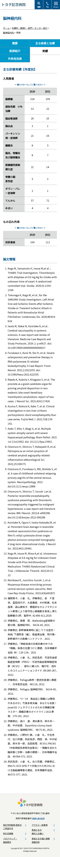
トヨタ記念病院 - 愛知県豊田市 (17, 4)
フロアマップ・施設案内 (10, 840)
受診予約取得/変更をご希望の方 (12, 827)
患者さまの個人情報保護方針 (41, 840)
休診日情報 (8, 833)
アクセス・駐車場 (40, 825)
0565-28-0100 (38, 818)
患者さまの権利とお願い (38, 831)
